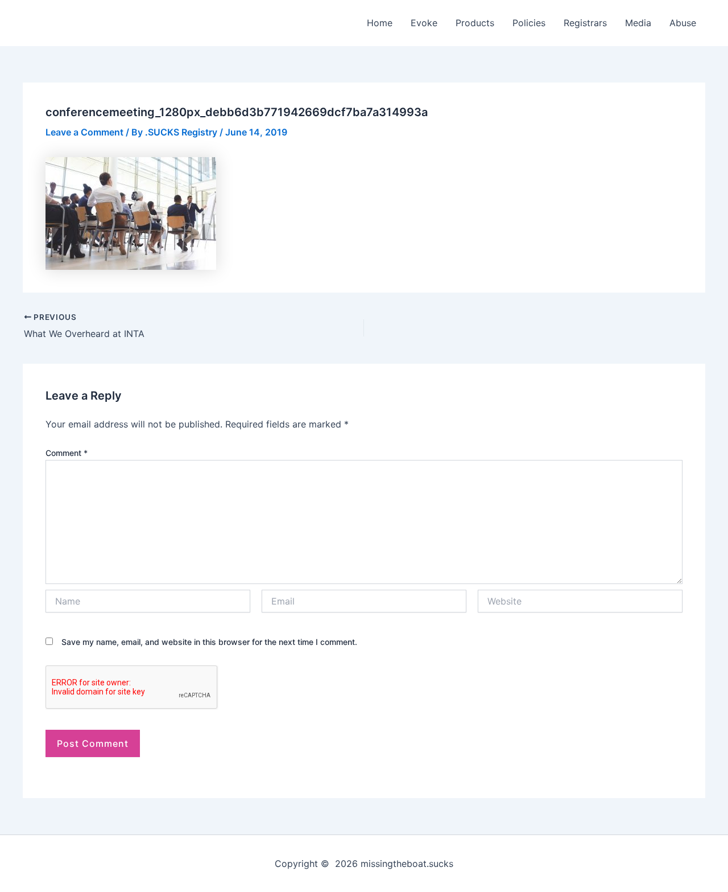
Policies (528, 22)
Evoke (424, 22)
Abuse (682, 22)
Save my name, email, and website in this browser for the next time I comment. (209, 642)
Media (638, 22)
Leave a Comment (84, 132)
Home (379, 22)
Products (475, 22)
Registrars (585, 22)
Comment (67, 453)
